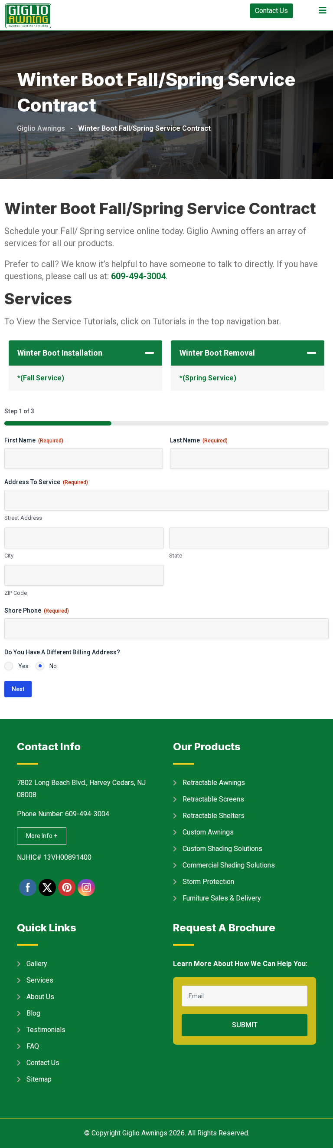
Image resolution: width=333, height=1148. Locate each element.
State (175, 555)
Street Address (23, 518)
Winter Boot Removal (217, 352)
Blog (33, 1013)
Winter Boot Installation (59, 352)
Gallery (36, 964)
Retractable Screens (213, 799)
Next (18, 689)
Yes (23, 666)
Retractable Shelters (214, 816)
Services (39, 980)
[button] (85, 353)
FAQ (32, 1046)
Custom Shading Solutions (222, 849)
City (8, 555)
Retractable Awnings (214, 783)
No (53, 666)
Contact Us (271, 11)
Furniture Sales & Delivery (222, 898)
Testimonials (45, 1030)
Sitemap (39, 1079)
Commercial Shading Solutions (229, 865)
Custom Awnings (208, 832)
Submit (245, 1025)
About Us (40, 997)
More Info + (41, 835)
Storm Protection (208, 881)
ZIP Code (15, 593)
